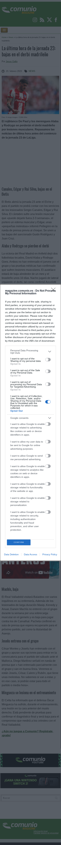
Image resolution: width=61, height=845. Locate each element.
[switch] (48, 359)
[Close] (54, 291)
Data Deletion (11, 554)
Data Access (30, 554)
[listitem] (30, 351)
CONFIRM (19, 542)
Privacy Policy (49, 554)
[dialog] (30, 422)
